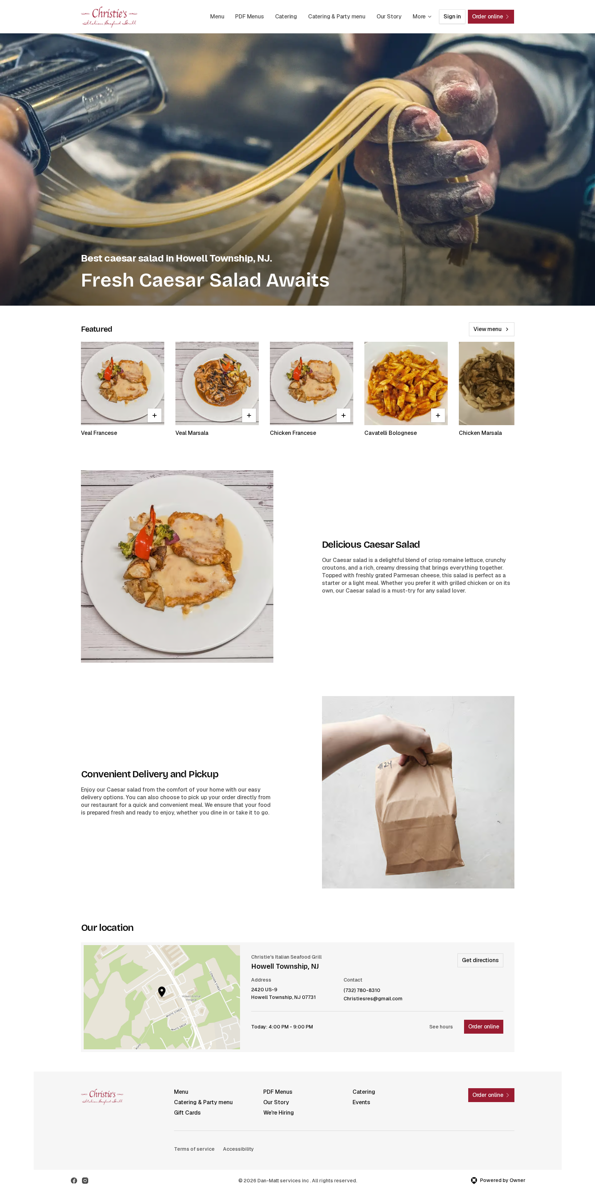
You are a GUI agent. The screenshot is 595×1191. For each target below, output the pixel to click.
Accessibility (238, 1149)
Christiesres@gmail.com (373, 998)
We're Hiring (278, 1112)
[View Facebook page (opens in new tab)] (74, 1180)
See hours (441, 1027)
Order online (483, 1026)
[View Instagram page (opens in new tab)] (85, 1180)
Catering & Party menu (336, 16)
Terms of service (194, 1149)
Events (361, 1102)
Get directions (480, 960)
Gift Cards (187, 1112)
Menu (217, 16)
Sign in (452, 16)
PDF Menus (249, 16)
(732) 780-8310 (362, 990)
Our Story (389, 16)
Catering (286, 16)
